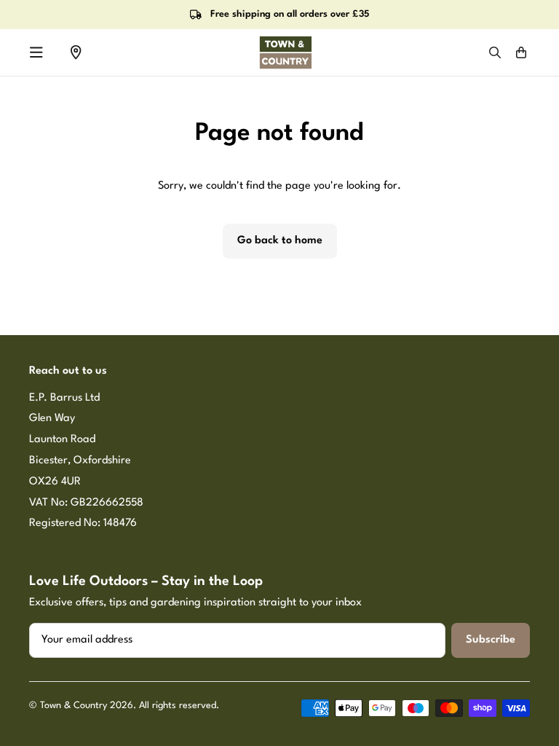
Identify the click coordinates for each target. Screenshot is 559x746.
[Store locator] (75, 52)
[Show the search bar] (495, 52)
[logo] (285, 52)
